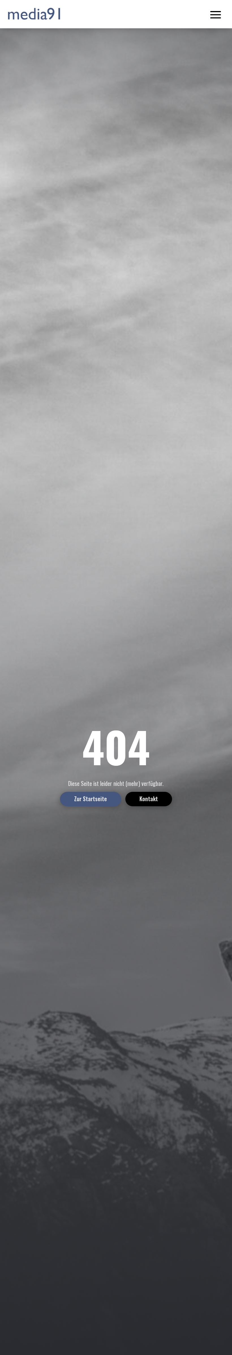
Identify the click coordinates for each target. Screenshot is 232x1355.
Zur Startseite (90, 798)
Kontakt (148, 798)
